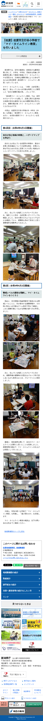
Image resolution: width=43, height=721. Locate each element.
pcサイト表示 (10, 698)
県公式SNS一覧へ (32, 566)
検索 (32, 4)
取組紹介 (7, 578)
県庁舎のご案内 (30, 681)
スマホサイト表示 (30, 698)
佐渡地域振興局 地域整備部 (14, 548)
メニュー (38, 4)
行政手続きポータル (25, 4)
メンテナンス (29, 684)
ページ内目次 (21, 56)
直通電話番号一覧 (10, 684)
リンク (6, 597)
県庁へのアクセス (10, 681)
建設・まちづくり (18, 14)
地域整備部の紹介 (10, 572)
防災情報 (18, 4)
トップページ (12, 12)
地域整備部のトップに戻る (14, 531)
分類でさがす (23, 12)
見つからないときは (21, 604)
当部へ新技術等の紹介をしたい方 (17, 591)
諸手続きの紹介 (9, 585)
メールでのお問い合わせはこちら (15, 558)
